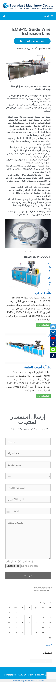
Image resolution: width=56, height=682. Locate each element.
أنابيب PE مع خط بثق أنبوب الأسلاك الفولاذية (42, 588)
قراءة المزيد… (43, 325)
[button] (25, 251)
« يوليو (49, 644)
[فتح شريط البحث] (4, 16)
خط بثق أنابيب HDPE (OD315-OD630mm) (42, 590)
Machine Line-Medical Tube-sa (44, 587)
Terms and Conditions (34, 680)
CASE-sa (35, 587)
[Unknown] (28, 512)
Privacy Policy (18, 680)
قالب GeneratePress (14, 674)
